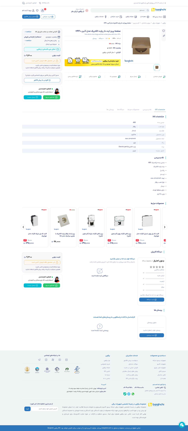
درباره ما (107, 375)
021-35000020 (45, 3)
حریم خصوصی (105, 364)
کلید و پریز (136, 23)
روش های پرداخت (132, 375)
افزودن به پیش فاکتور (41, 80)
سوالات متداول (133, 364)
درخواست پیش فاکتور (131, 360)
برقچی (164, 23)
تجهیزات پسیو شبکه (159, 360)
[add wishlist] (163, 31)
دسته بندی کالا (157, 17)
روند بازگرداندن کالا (132, 378)
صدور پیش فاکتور (30, 17)
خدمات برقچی (99, 17)
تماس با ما (106, 378)
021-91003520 (127, 388)
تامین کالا (107, 371)
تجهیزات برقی (156, 23)
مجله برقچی (129, 17)
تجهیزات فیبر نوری (160, 368)
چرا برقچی (107, 360)
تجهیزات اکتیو (161, 364)
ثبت (27, 409)
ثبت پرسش (150, 335)
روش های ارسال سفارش (130, 371)
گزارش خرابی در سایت (131, 368)
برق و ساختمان (146, 23)
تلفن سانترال (162, 375)
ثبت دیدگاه (150, 300)
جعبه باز (143, 17)
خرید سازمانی (114, 17)
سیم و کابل (162, 371)
